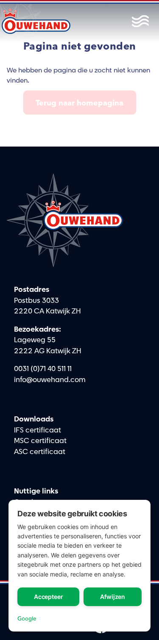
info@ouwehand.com (50, 380)
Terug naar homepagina (79, 103)
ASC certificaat (39, 452)
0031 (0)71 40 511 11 (43, 369)
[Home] (36, 21)
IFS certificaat (37, 430)
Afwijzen (112, 596)
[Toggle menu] (138, 21)
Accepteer (48, 596)
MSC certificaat (40, 441)
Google (26, 618)
